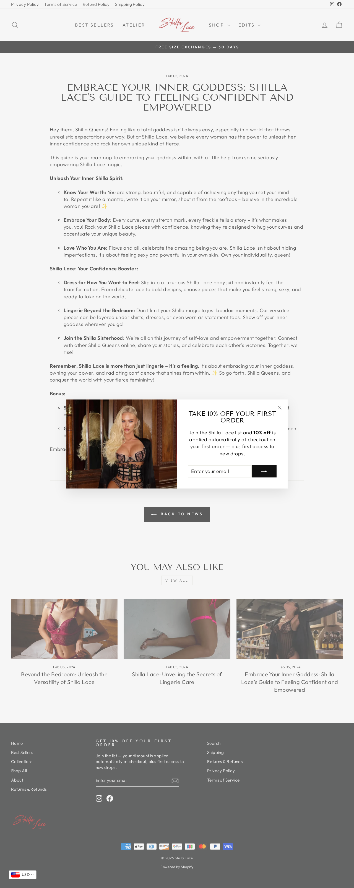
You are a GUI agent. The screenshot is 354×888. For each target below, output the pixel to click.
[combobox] (23, 874)
